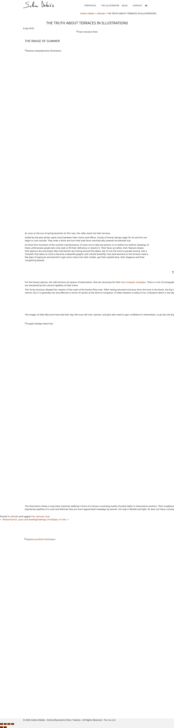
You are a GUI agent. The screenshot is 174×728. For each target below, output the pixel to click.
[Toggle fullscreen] (8, 724)
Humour (40, 516)
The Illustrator (110, 5)
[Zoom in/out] (12, 724)
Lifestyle (101, 13)
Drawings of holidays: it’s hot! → (53, 519)
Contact (137, 5)
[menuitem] (147, 4)
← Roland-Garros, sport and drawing (18, 519)
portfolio (90, 5)
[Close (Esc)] (1, 724)
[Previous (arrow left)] (1, 727)
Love (47, 516)
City (33, 516)
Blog (125, 5)
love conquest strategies (133, 282)
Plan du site (110, 720)
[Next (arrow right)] (5, 727)
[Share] (5, 724)
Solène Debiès (87, 13)
